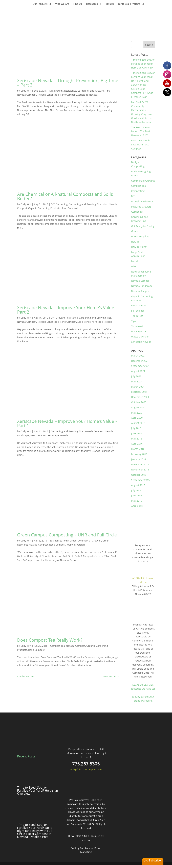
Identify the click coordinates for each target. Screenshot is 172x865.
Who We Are (62, 4)
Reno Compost (68, 94)
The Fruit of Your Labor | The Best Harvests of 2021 (140, 131)
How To (135, 241)
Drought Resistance (65, 90)
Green (134, 231)
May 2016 (136, 438)
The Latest (137, 315)
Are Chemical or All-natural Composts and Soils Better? (65, 196)
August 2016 (138, 423)
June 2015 (136, 495)
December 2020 (140, 397)
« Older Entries (25, 676)
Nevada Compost (26, 94)
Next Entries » (111, 676)
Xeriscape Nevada (87, 94)
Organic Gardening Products (44, 208)
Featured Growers (141, 206)
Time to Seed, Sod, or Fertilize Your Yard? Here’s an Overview (143, 63)
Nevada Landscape (48, 94)
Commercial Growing (89, 540)
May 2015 (136, 500)
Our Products (40, 4)
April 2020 (137, 417)
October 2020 (138, 402)
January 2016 (138, 459)
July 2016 (136, 428)
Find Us (77, 4)
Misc (105, 204)
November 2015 (140, 469)
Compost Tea (57, 645)
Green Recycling (140, 236)
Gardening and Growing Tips (93, 90)
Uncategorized (139, 331)
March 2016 (137, 448)
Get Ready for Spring (143, 226)
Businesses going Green (63, 540)
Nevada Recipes (140, 291)
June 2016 (136, 433)
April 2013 (137, 505)
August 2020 (138, 407)
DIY (51, 90)
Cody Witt (25, 90)
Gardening (62, 204)
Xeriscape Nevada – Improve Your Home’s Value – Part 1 (67, 423)
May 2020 (136, 412)
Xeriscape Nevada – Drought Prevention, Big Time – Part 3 (67, 82)
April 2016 (137, 443)
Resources (92, 4)
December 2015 (140, 464)
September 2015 (140, 480)
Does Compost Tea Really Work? (49, 640)
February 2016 (139, 454)
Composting (138, 191)
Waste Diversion (76, 544)
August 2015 (138, 485)
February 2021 (139, 391)
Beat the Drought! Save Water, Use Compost (141, 144)
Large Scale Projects (129, 4)
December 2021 (140, 360)
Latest (134, 261)
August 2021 (138, 371)
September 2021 (140, 365)
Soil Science (84, 321)
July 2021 (136, 376)
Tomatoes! (137, 326)
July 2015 (136, 490)
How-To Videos (139, 246)
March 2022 (137, 355)
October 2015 (138, 474)
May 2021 (136, 381)
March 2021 (137, 386)
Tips (133, 321)
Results (109, 4)
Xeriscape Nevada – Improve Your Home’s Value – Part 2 (67, 309)
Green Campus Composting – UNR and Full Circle (67, 535)
